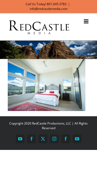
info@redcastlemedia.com (49, 8)
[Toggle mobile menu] (86, 21)
